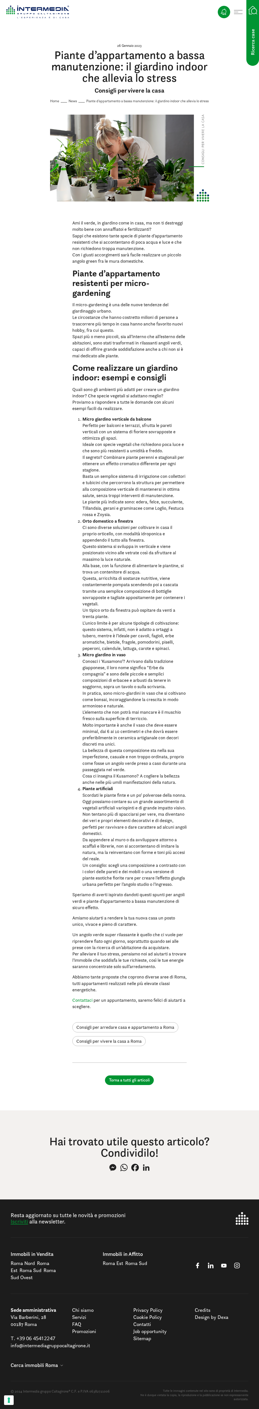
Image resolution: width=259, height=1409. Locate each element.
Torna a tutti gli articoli (129, 1080)
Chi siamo (83, 1310)
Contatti (142, 1324)
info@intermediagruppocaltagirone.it (50, 1345)
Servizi (79, 1317)
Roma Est (113, 1263)
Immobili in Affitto (123, 1254)
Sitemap (142, 1338)
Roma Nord (23, 1263)
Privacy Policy (148, 1310)
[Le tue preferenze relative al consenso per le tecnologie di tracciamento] (9, 1400)
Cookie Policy (147, 1317)
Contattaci (82, 1000)
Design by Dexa (211, 1317)
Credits (202, 1310)
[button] (37, 1365)
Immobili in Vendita (32, 1254)
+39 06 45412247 (35, 1338)
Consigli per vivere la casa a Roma (109, 1041)
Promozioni (84, 1331)
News (73, 101)
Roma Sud (30, 1270)
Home (54, 101)
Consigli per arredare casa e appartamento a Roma (125, 1027)
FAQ (76, 1324)
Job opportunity (150, 1331)
